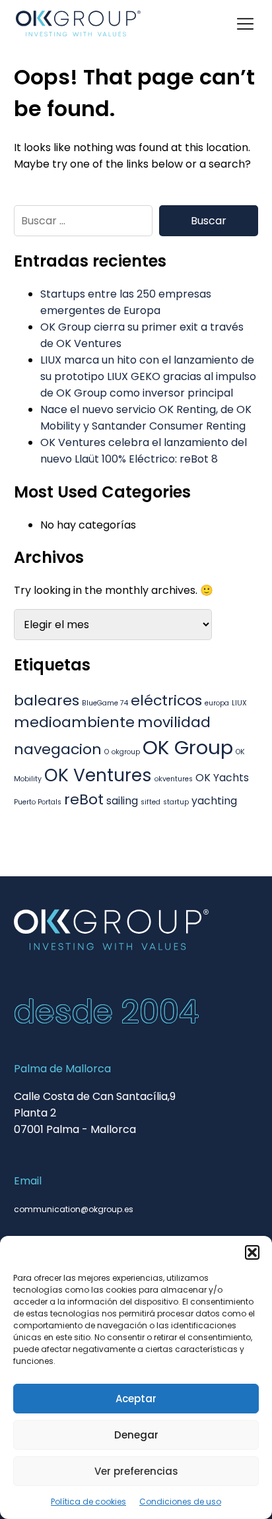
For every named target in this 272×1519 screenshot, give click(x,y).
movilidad (174, 722)
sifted (150, 802)
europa (217, 703)
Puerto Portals (37, 802)
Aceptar (136, 1399)
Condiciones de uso (180, 1501)
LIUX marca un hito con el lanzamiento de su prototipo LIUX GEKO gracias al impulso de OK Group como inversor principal (148, 376)
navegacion (58, 749)
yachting (214, 800)
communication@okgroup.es (73, 1209)
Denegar (136, 1435)
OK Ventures (98, 775)
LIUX (239, 703)
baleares (46, 700)
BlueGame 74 (105, 703)
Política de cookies (88, 1501)
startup (176, 802)
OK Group (188, 747)
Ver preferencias (136, 1471)
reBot (84, 799)
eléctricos (166, 700)
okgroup (126, 752)
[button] (252, 1252)
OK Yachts (222, 777)
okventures (173, 779)
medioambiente (74, 722)
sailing (122, 800)
